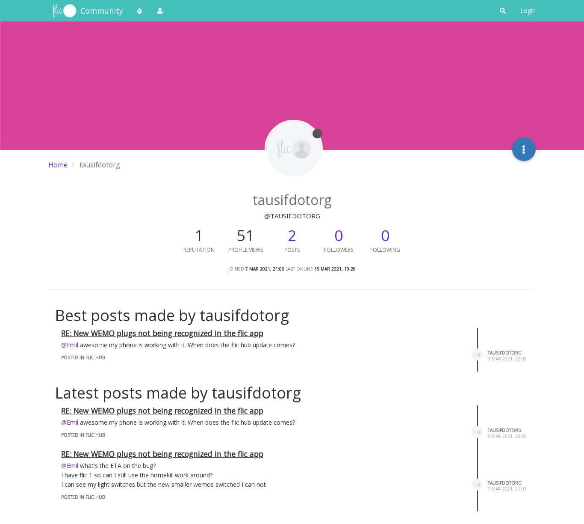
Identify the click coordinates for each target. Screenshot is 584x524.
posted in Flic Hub (83, 357)
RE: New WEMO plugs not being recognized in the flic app (162, 333)
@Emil (69, 345)
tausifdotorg (505, 353)
